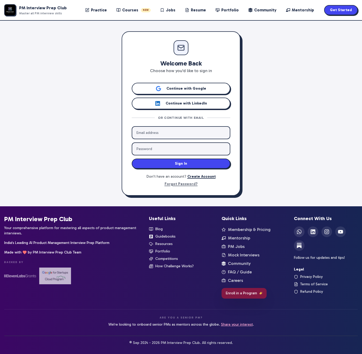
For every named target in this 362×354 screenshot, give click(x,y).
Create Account (201, 176)
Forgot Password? (181, 184)
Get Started (341, 10)
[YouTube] (340, 231)
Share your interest (237, 324)
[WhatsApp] (299, 231)
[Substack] (299, 245)
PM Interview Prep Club (38, 219)
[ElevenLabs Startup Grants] (20, 275)
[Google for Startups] (55, 276)
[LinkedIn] (313, 231)
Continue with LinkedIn (186, 103)
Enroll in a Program (241, 293)
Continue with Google (186, 88)
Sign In (181, 163)
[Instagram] (326, 231)
